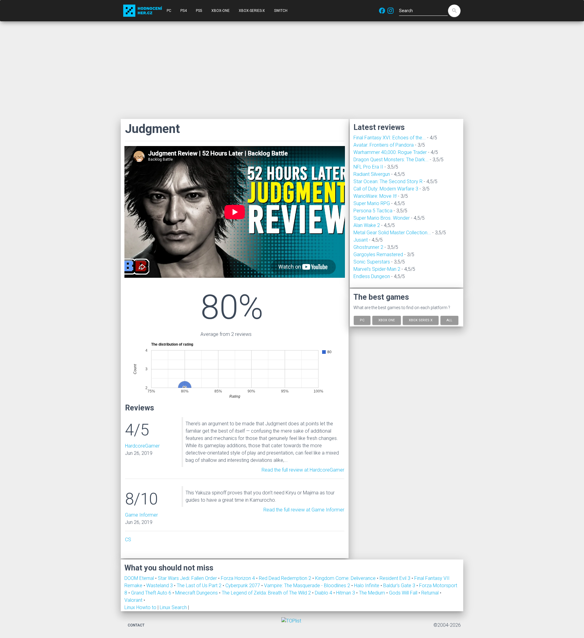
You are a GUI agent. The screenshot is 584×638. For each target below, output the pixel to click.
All (449, 320)
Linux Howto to (140, 607)
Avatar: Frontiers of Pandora (383, 145)
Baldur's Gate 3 (399, 585)
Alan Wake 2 (366, 225)
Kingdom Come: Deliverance (346, 578)
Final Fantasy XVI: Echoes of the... (389, 138)
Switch (280, 11)
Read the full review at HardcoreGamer (303, 470)
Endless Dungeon (371, 276)
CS (128, 539)
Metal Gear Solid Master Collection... (392, 232)
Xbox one (386, 320)
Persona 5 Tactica (372, 211)
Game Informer (141, 515)
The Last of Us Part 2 (200, 585)
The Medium (372, 593)
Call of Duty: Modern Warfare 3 (385, 189)
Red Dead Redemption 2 (285, 578)
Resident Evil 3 (396, 578)
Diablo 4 (324, 593)
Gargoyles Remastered (378, 254)
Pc (362, 320)
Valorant (134, 600)
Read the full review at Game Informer (303, 510)
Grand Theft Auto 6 (151, 593)
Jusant (360, 240)
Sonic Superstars (371, 262)
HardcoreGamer (142, 446)
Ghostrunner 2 (368, 247)
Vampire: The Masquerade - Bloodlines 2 (307, 585)
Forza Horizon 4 (238, 578)
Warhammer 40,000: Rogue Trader (390, 152)
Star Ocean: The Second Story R (387, 181)
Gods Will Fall (404, 593)
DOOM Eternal (139, 578)
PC (169, 11)
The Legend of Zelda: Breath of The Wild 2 (267, 593)
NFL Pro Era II (368, 167)
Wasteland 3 (160, 585)
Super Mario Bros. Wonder (381, 218)
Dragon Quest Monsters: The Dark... (391, 159)
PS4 (183, 11)
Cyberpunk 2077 (243, 585)
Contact (136, 625)
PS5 (199, 11)
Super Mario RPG (371, 203)
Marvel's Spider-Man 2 (376, 269)
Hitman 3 (346, 593)
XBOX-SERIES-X (252, 11)
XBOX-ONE (220, 11)
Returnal (430, 593)
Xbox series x (421, 320)
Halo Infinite (367, 585)
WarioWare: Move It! (375, 196)
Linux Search (173, 607)
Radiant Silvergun (371, 174)
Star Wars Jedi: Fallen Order (188, 578)
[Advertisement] (291, 70)
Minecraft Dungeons (197, 593)
